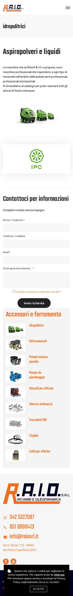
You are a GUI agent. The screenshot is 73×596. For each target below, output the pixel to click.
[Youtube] (13, 561)
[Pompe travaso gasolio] (17, 361)
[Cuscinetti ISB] (17, 424)
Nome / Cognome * (14, 220)
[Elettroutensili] (17, 345)
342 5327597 (22, 517)
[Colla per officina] (17, 455)
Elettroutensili (38, 341)
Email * (6, 252)
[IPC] (36, 158)
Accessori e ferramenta (33, 314)
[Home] (36, 493)
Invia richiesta (34, 303)
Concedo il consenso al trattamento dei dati (37, 292)
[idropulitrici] (17, 329)
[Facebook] (6, 561)
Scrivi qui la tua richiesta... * (18, 268)
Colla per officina (39, 451)
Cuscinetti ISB (38, 420)
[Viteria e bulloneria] (17, 408)
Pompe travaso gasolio (38, 359)
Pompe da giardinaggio (37, 375)
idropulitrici (36, 325)
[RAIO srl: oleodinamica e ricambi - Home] (13, 8)
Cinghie (33, 436)
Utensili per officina (41, 388)
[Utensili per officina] (17, 392)
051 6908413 (22, 527)
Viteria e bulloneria (40, 404)
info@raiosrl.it (24, 537)
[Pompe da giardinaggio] (17, 376)
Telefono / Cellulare (14, 236)
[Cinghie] (17, 439)
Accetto (38, 589)
